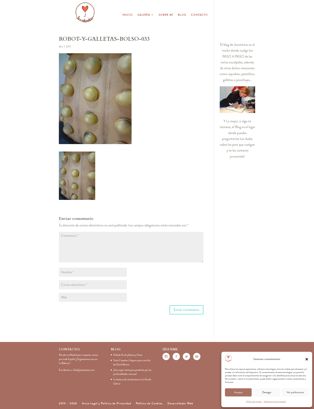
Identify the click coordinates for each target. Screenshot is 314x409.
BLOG (182, 15)
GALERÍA (144, 15)
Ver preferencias (295, 392)
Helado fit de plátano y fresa (127, 355)
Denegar (266, 392)
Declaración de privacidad (275, 401)
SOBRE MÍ (166, 15)
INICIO (127, 15)
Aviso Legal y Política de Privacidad (106, 403)
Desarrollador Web (180, 403)
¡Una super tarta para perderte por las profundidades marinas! (132, 372)
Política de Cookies (149, 403)
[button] (307, 359)
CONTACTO (199, 15)
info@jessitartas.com (83, 370)
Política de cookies (254, 401)
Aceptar (238, 392)
